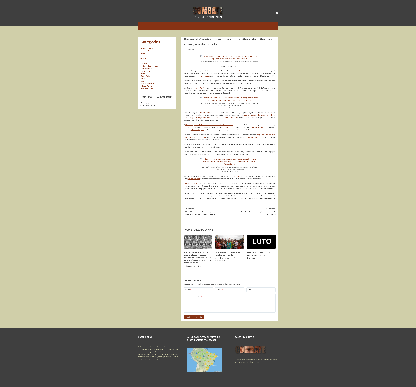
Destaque (143, 63)
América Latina (145, 51)
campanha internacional (207, 112)
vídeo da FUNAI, (199, 88)
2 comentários (252, 258)
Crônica (143, 58)
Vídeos (199, 26)
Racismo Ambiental (147, 83)
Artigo (142, 53)
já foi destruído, (235, 176)
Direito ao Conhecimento (149, 66)
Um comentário (221, 261)
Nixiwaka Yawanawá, (191, 183)
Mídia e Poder (145, 76)
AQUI (258, 362)
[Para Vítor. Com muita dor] (261, 242)
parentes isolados (193, 179)
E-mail (220, 290)
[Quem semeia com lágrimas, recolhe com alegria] (229, 242)
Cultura (142, 61)
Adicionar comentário (193, 297)
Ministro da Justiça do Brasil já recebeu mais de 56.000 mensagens (209, 125)
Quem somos (187, 26)
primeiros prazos (204, 76)
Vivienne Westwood (258, 127)
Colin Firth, (229, 127)
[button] (194, 26)
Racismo (143, 81)
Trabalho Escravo (146, 88)
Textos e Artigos (224, 26)
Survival (186, 71)
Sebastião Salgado (197, 130)
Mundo (142, 78)
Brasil (142, 56)
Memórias (210, 26)
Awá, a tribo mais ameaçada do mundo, (247, 71)
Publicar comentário (194, 317)
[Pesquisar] (277, 13)
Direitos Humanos (146, 68)
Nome (188, 290)
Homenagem (145, 71)
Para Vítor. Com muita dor (258, 252)
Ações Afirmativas (146, 48)
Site (249, 290)
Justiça (142, 73)
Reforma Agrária (146, 86)
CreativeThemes (176, 383)
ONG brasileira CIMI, (254, 137)
